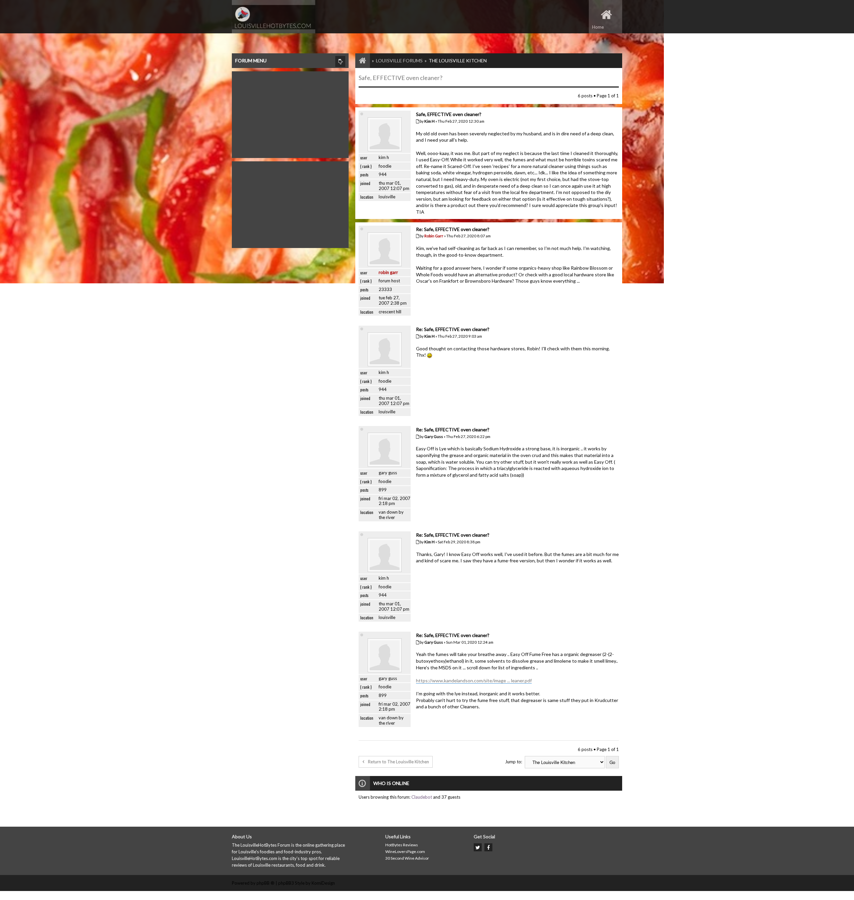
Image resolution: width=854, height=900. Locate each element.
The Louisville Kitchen (458, 60)
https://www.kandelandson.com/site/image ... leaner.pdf (474, 680)
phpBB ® (266, 883)
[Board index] (359, 60)
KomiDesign (323, 883)
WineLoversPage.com (405, 851)
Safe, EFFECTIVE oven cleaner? (400, 77)
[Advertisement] (290, 113)
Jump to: (513, 761)
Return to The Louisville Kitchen (398, 761)
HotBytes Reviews (401, 844)
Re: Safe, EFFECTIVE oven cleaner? (452, 229)
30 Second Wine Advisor (407, 858)
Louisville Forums (399, 60)
